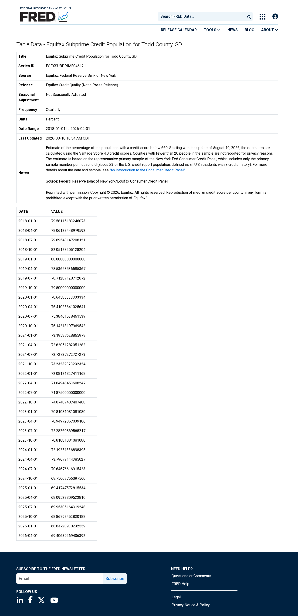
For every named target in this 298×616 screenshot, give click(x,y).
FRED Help (180, 584)
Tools (210, 30)
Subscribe (114, 578)
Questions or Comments (191, 576)
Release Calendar (179, 30)
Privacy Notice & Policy (191, 605)
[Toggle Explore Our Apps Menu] (262, 17)
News (232, 30)
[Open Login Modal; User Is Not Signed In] (275, 17)
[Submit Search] (249, 16)
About (268, 30)
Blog (249, 30)
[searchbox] (202, 16)
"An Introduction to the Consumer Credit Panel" (147, 170)
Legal (176, 597)
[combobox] (201, 16)
